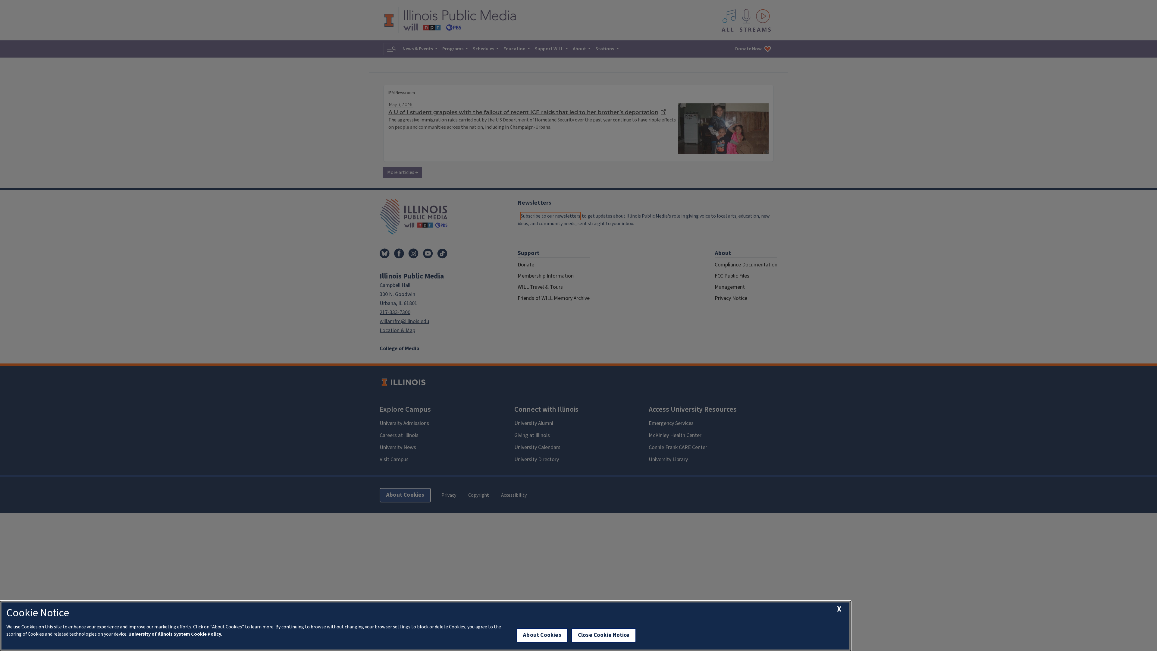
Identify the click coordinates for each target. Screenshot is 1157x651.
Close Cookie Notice (604, 635)
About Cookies (542, 635)
